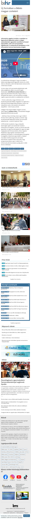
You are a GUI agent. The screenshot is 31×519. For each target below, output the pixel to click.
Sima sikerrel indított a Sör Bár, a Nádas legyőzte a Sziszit (17, 265)
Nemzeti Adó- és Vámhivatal (8, 467)
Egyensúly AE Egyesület (6, 150)
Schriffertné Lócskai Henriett (7, 153)
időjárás (17, 454)
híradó (3, 447)
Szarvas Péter (5, 464)
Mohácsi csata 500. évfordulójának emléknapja (16, 312)
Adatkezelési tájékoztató (9, 512)
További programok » (15, 323)
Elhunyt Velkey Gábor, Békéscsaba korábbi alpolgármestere (14, 329)
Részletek (20, 517)
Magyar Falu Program (19, 155)
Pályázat (26, 512)
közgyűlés (20, 462)
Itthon (3, 148)
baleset (22, 459)
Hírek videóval (17, 148)
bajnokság (4, 462)
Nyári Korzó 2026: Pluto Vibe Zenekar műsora (18, 306)
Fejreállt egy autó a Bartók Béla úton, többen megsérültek (14, 332)
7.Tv (18, 459)
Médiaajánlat (20, 512)
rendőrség (17, 457)
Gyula (25, 449)
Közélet (22, 148)
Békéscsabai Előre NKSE (7, 457)
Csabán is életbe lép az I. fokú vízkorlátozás (11, 337)
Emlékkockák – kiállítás (14, 315)
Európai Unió (20, 467)
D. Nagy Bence (27, 35)
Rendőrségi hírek (14, 464)
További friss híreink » (15, 279)
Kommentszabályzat (19, 511)
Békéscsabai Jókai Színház (22, 452)
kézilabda (22, 454)
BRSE (21, 449)
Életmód (6, 148)
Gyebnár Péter (15, 153)
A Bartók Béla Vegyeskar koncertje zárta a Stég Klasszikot (17, 272)
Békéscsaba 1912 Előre (7, 449)
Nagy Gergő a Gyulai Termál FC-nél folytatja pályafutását (16, 263)
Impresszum (10, 511)
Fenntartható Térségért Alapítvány (8, 155)
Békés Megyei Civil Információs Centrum (18, 150)
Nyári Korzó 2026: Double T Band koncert (17, 299)
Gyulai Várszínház (12, 462)
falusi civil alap (4, 157)
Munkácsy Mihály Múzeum (8, 452)
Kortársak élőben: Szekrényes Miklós (16, 318)
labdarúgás (14, 447)
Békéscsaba (11, 148)
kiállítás (8, 447)
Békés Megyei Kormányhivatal (9, 459)
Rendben (26, 515)
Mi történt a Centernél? (7, 335)
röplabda (16, 449)
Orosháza (11, 454)
